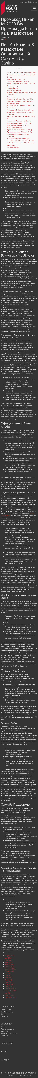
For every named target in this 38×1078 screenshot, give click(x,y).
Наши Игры (11, 97)
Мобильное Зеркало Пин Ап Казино (20, 101)
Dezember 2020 (10, 997)
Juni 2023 (8, 960)
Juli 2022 (8, 973)
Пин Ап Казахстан (13, 103)
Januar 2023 (9, 967)
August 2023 (9, 956)
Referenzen (7, 1042)
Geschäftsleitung (7, 1012)
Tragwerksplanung (7, 1029)
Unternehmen (8, 1006)
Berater (3, 1014)
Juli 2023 (8, 958)
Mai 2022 (8, 978)
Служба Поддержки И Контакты (18, 81)
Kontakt (5, 1059)
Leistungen (6, 1023)
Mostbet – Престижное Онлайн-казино (21, 84)
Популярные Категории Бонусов (18, 138)
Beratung (4, 1027)
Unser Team (5, 1016)
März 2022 (9, 982)
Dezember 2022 (10, 969)
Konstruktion (5, 1031)
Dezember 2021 (10, 989)
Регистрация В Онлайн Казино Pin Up (20, 110)
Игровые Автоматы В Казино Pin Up (19, 132)
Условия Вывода (13, 147)
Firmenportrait (6, 1010)
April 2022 (8, 980)
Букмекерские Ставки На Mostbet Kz (20, 99)
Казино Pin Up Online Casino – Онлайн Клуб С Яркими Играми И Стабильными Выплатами (21, 143)
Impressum (23, 2)
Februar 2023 (10, 965)
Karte (4, 1051)
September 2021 (11, 991)
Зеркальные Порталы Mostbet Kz (19, 121)
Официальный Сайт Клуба (16, 79)
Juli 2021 (8, 993)
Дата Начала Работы (14, 127)
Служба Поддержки (14, 90)
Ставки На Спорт (13, 86)
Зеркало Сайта (12, 88)
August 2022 (9, 971)
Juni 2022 (8, 975)
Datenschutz (32, 2)
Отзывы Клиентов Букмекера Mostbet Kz (21, 73)
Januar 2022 (9, 986)
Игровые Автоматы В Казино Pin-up (19, 130)
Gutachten (4, 1036)
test (5, 39)
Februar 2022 (10, 984)
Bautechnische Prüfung (9, 1033)
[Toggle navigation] (34, 8)
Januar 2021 (9, 995)
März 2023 (9, 962)
